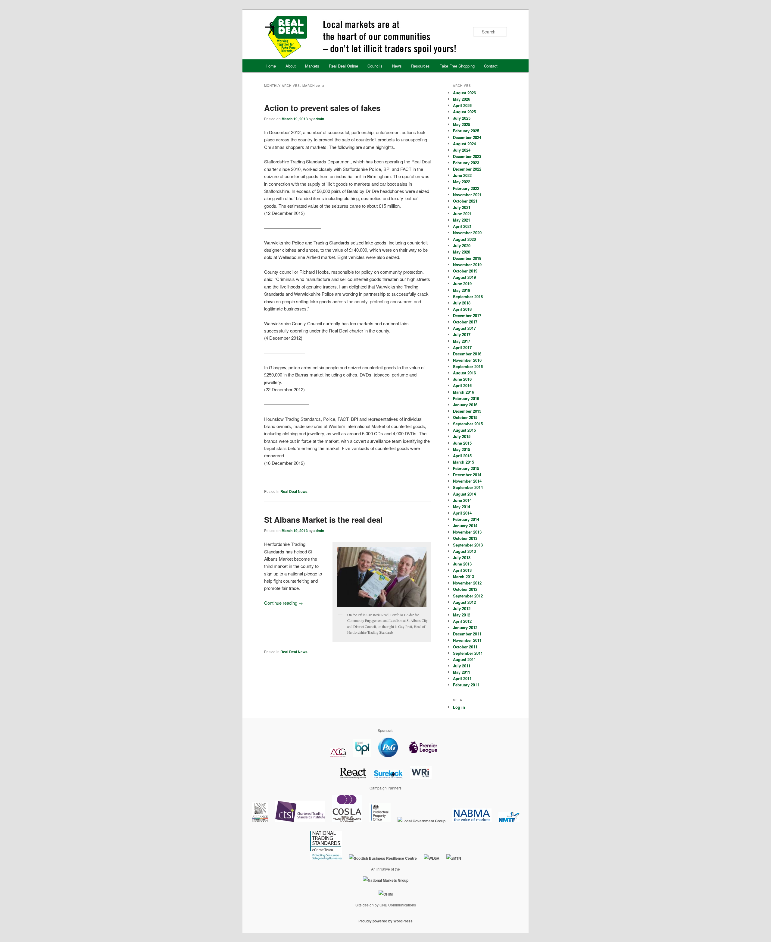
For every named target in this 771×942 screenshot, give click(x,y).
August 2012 (464, 602)
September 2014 (468, 487)
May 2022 (461, 181)
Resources (420, 66)
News (397, 66)
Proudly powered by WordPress (385, 921)
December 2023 (467, 156)
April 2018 (462, 309)
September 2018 (468, 296)
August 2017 (464, 328)
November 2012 (467, 583)
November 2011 (467, 640)
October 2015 (465, 417)
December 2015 (467, 411)
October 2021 (465, 201)
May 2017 (461, 341)
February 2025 (466, 131)
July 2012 (461, 608)
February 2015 (466, 468)
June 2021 (462, 213)
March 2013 (463, 576)
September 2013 (468, 545)
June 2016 (462, 379)
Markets (312, 66)
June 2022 (462, 175)
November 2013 (467, 532)
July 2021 (461, 207)
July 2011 (461, 666)
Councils (374, 66)
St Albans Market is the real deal (323, 519)
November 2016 (467, 360)
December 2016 (467, 354)
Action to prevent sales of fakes (322, 107)
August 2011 (464, 659)
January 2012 (465, 627)
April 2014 (462, 513)
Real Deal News (293, 491)
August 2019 (464, 277)
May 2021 (461, 220)
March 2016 (463, 392)
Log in (459, 707)
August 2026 (464, 93)
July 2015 (461, 436)
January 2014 (465, 525)
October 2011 (465, 647)
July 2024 (461, 150)
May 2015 (461, 449)
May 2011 (461, 672)
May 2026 (461, 99)
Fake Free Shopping (457, 66)
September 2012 (468, 596)
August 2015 (464, 430)
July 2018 (461, 303)
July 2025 (461, 118)
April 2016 (462, 385)
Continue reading (283, 603)
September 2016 (468, 366)
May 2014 (461, 506)
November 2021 (467, 194)
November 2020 (467, 232)
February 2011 (466, 685)
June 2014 (462, 500)
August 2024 (464, 143)
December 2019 (467, 258)
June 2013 (462, 564)
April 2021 (462, 226)
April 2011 (462, 678)
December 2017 (467, 315)
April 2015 (462, 455)
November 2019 (467, 264)
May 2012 (461, 615)
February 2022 (466, 188)
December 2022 (467, 169)
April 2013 (462, 570)
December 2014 (467, 474)
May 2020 (461, 252)
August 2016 (464, 373)
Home (271, 66)
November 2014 (467, 481)
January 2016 (465, 405)
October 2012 (465, 589)
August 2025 (464, 112)
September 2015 (468, 424)
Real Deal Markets (385, 36)
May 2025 (461, 124)
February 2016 (466, 398)
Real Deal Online (343, 66)
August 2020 (464, 239)
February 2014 (466, 519)
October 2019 (465, 271)
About (291, 66)
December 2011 (467, 634)
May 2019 (461, 290)
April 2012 (462, 621)
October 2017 (465, 322)
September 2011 (468, 653)
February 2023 (466, 162)
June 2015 (462, 443)
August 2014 (464, 494)
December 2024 (467, 137)
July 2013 (461, 557)
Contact (491, 66)
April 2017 (462, 347)
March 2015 (463, 462)
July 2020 (461, 245)
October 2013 (465, 538)
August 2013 (464, 551)
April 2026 (462, 105)
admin (319, 118)
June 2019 (462, 283)
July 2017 (461, 334)
